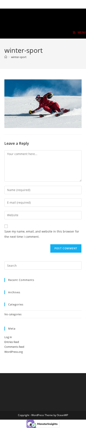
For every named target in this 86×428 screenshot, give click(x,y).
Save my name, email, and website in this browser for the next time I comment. (41, 234)
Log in (8, 337)
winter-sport (19, 57)
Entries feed (11, 342)
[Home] (5, 57)
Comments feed (14, 347)
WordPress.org (13, 352)
